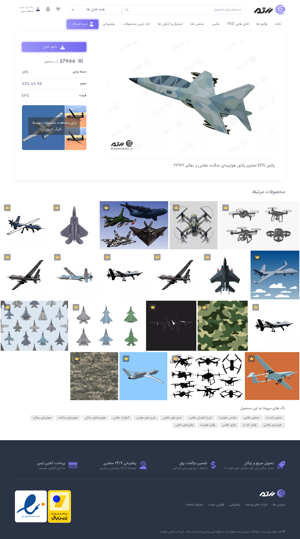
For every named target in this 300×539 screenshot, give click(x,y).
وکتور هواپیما (207, 425)
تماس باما (197, 24)
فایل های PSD (238, 24)
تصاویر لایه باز (274, 417)
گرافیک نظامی (121, 417)
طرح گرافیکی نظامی (200, 417)
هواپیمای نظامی (273, 425)
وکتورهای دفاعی (184, 425)
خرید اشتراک (80, 24)
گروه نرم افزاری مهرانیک (171, 532)
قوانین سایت (216, 505)
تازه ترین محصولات (136, 24)
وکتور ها (262, 24)
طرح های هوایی (145, 417)
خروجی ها (279, 505)
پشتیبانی (108, 24)
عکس (215, 24)
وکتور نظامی (229, 425)
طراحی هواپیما (227, 417)
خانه (278, 24)
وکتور (25, 72)
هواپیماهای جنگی (95, 417)
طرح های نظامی (172, 417)
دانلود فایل (50, 47)
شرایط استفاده (194, 505)
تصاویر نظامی (251, 417)
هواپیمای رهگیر (42, 417)
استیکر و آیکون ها (170, 24)
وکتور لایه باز (249, 425)
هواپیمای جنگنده (68, 417)
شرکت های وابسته (256, 505)
